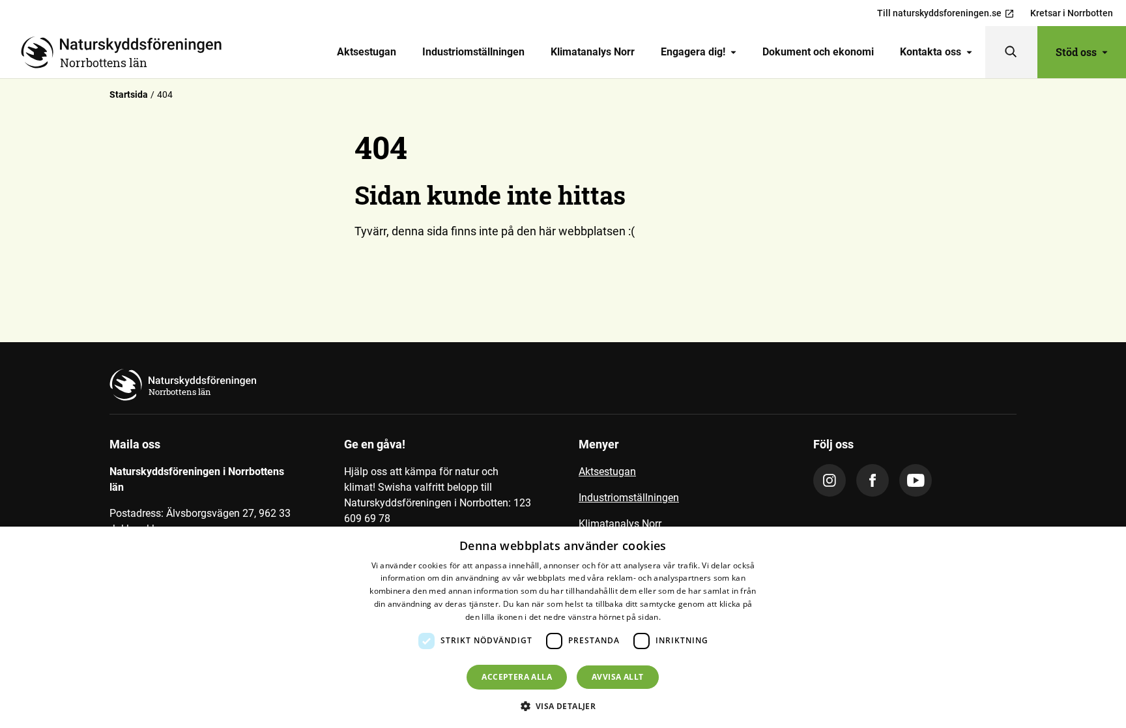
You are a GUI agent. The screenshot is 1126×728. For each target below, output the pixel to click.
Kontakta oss (930, 52)
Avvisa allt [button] (617, 676)
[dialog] (563, 627)
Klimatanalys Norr (593, 52)
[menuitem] (366, 52)
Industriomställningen (473, 52)
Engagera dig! (693, 52)
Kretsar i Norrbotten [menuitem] (1071, 13)
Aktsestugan (366, 52)
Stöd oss (1076, 52)
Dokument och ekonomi (818, 52)
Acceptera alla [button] (517, 676)
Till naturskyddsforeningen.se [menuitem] (939, 13)
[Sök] (1011, 52)
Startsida (128, 94)
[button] (563, 705)
